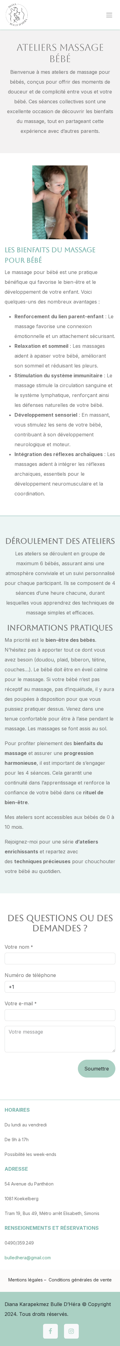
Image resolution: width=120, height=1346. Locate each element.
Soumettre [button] (96, 1069)
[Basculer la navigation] (109, 14)
